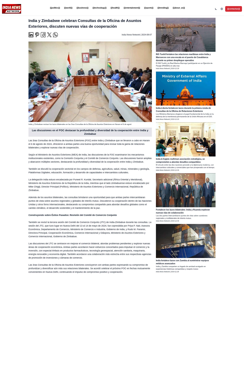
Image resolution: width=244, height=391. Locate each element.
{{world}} (68, 8)
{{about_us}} (179, 8)
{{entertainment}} (132, 8)
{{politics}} (55, 8)
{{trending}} (163, 8)
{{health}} (115, 8)
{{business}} (82, 8)
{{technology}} (99, 8)
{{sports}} (148, 8)
